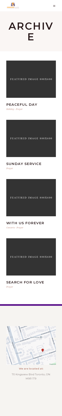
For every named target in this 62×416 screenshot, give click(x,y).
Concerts (10, 227)
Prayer (19, 109)
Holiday (10, 109)
